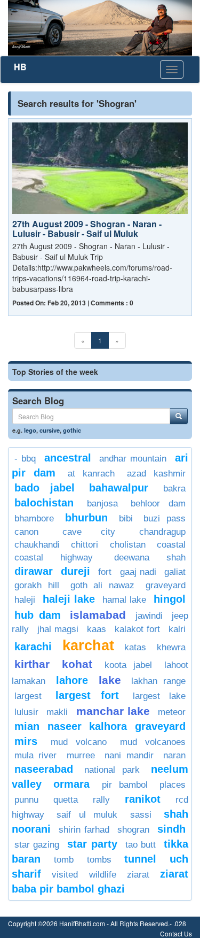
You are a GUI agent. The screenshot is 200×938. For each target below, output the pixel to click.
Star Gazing (36, 845)
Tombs (99, 860)
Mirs (25, 741)
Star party (92, 844)
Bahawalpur (118, 488)
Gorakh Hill (36, 585)
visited (65, 875)
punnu (26, 800)
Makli (57, 712)
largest (28, 696)
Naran (174, 755)
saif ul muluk (87, 815)
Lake (110, 680)
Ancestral (67, 458)
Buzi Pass (164, 518)
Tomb (64, 860)
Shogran (133, 830)
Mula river (35, 755)
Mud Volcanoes (153, 742)
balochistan (44, 503)
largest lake (159, 696)
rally (101, 800)
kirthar (32, 664)
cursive (49, 430)
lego (30, 430)
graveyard (166, 585)
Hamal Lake (124, 600)
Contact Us (176, 933)
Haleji (24, 600)
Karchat (88, 645)
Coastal (171, 545)
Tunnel (140, 859)
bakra (174, 488)
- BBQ (25, 458)
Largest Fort (86, 695)
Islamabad (98, 615)
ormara (71, 784)
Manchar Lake (113, 711)
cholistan (128, 545)
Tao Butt (140, 845)
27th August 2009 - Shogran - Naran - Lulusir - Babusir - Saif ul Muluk (87, 229)
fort (104, 572)
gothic (72, 430)
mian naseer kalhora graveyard (100, 726)
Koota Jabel (129, 665)
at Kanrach (91, 473)
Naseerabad (43, 769)
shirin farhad (84, 830)
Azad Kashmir (156, 473)
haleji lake (68, 599)
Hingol (170, 599)
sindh (171, 829)
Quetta (65, 800)
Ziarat (138, 875)
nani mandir (129, 755)
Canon (26, 532)
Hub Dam (37, 615)
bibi (126, 518)
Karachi (33, 646)
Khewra (171, 647)
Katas (135, 647)
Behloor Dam (158, 503)
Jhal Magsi (58, 629)
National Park (111, 770)
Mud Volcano (79, 742)
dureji (75, 571)
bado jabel (44, 488)
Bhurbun (86, 518)
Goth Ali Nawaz (102, 585)
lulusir (26, 712)
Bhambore (34, 518)
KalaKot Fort (138, 629)
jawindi (149, 616)
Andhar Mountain (132, 458)
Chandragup (162, 532)
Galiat (175, 572)
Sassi (140, 815)
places (172, 785)
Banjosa (102, 503)
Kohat (77, 664)
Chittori (84, 545)
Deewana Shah (150, 557)
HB (20, 66)
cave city (88, 532)
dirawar (33, 571)
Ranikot (143, 799)
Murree (81, 755)
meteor (172, 712)
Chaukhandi (37, 545)
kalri (177, 629)
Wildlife (102, 875)
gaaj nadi (138, 572)
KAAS (96, 629)
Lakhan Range (158, 681)
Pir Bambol (125, 785)
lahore (72, 680)
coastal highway (53, 557)
